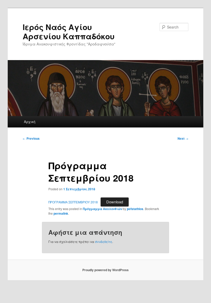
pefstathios (135, 208)
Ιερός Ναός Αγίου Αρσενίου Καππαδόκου (69, 31)
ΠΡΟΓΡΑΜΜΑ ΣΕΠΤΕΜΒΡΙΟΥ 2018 (73, 202)
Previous (31, 138)
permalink (61, 213)
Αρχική (29, 121)
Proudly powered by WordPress (105, 270)
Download (114, 201)
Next (183, 138)
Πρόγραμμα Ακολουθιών (102, 208)
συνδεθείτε (103, 241)
